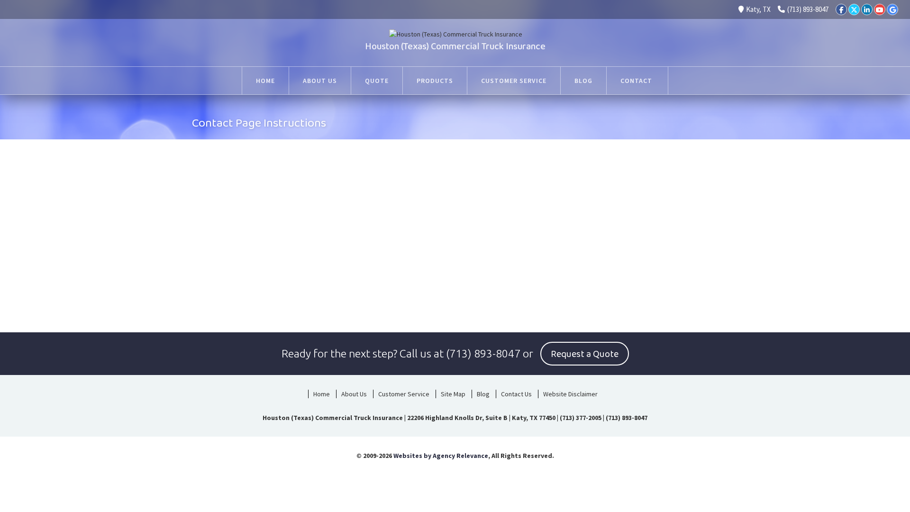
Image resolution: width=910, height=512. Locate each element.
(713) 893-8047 (807, 9)
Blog (583, 80)
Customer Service (513, 80)
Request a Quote (585, 354)
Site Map (453, 394)
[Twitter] (854, 9)
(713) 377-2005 (580, 417)
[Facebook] (841, 9)
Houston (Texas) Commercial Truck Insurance (455, 46)
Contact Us (516, 394)
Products (435, 80)
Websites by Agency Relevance (440, 455)
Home (265, 80)
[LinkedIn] (867, 9)
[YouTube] (879, 9)
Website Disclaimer (570, 394)
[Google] (892, 9)
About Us (320, 80)
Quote (377, 80)
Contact (637, 80)
